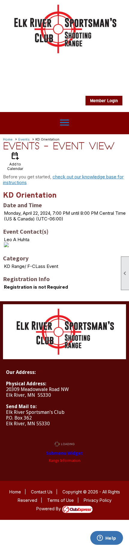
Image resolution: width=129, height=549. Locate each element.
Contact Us (41, 491)
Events (24, 139)
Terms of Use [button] (60, 500)
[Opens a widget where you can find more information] (106, 538)
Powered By (49, 508)
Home (8, 139)
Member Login (104, 100)
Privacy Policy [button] (98, 500)
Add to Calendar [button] (15, 161)
